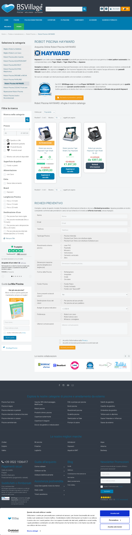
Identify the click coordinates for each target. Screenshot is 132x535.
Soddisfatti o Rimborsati (16, 483)
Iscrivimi (107, 491)
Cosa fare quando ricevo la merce (47, 486)
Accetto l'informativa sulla (75, 340)
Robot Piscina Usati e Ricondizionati (11, 97)
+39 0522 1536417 (16, 462)
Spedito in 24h (15, 140)
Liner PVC (67, 245)
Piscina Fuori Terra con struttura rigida (78, 238)
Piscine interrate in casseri (11, 418)
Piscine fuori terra (8, 402)
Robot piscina (40, 409)
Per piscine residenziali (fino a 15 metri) (16, 221)
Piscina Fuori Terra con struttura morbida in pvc (81, 241)
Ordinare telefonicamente (44, 475)
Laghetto (38, 450)
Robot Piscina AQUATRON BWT (15, 61)
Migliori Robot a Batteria (12, 49)
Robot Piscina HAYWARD (14, 84)
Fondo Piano (68, 284)
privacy (24, 333)
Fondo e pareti (12, 166)
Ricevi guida (10, 338)
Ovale (66, 277)
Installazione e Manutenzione (77, 474)
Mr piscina (38, 442)
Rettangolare (69, 272)
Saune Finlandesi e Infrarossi (111, 418)
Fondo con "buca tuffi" (72, 289)
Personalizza (113, 520)
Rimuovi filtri (10, 238)
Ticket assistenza (41, 494)
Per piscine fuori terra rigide (17, 216)
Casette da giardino (108, 406)
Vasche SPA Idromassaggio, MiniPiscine (45, 403)
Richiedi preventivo (67, 347)
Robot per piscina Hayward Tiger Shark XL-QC (95, 150)
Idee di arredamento (74, 481)
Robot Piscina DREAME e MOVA (15, 76)
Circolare (67, 279)
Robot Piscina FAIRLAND (13, 80)
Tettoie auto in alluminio (109, 414)
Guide (69, 466)
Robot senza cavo (71, 317)
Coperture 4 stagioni (42, 421)
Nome (39, 215)
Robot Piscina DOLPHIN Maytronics (12, 70)
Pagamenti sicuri (12, 466)
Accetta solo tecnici (115, 527)
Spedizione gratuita (18, 144)
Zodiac (4, 442)
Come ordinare (40, 466)
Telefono (40, 229)
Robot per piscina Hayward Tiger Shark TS (45, 150)
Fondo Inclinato (70, 286)
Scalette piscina (73, 414)
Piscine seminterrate (9, 423)
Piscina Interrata (70, 236)
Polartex (38, 446)
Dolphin (4, 446)
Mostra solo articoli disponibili (18, 157)
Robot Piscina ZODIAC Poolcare (15, 88)
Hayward (10, 192)
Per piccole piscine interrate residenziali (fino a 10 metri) (15, 232)
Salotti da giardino (107, 402)
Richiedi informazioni (95, 166)
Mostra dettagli (32, 531)
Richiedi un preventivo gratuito (71, 98)
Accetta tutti (114, 513)
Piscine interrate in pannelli (11, 410)
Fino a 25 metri (12, 207)
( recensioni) (121, 500)
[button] (115, 9)
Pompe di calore (74, 423)
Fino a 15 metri (12, 204)
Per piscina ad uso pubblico (74, 303)
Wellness (70, 470)
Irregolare (67, 274)
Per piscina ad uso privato (73, 301)
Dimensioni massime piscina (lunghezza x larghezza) (44, 264)
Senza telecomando (14, 183)
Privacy (85, 340)
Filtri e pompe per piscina (77, 402)
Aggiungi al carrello (45, 176)
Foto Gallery (71, 485)
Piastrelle (67, 248)
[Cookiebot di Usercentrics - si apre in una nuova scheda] (13, 531)
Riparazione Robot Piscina (13, 92)
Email (39, 222)
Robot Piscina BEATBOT (12, 65)
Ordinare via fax (40, 471)
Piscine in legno (7, 406)
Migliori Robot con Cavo (12, 53)
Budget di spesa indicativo (46, 308)
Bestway (104, 450)
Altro (66, 258)
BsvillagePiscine (11, 348)
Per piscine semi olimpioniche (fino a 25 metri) (16, 226)
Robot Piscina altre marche (14, 57)
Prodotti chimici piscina (43, 413)
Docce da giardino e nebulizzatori (47, 425)
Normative (71, 477)
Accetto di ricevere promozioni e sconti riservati (80, 343)
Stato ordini (39, 490)
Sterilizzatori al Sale (75, 418)
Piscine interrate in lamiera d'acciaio (15, 414)
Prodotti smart (16, 150)
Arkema (103, 446)
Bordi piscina (72, 406)
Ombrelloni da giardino (109, 410)
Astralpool (71, 442)
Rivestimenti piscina (75, 410)
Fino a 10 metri (12, 201)
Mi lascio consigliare (71, 319)
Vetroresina (68, 253)
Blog (70, 462)
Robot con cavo (70, 314)
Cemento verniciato (71, 255)
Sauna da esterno (107, 423)
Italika (4, 450)
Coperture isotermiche (43, 417)
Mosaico (67, 250)
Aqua (102, 442)
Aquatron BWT (73, 450)
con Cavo (10, 174)
